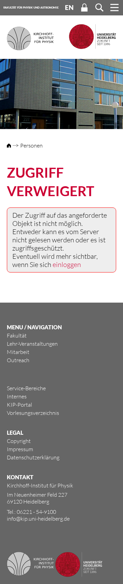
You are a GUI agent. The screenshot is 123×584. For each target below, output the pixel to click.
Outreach (18, 360)
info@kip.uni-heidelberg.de (38, 518)
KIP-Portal (19, 404)
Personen (31, 145)
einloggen (67, 264)
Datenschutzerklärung (33, 457)
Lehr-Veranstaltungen (32, 343)
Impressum (20, 449)
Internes (17, 396)
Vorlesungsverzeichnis (33, 412)
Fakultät (17, 335)
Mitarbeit (18, 351)
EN (69, 7)
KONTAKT (20, 477)
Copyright (19, 440)
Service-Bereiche (26, 388)
